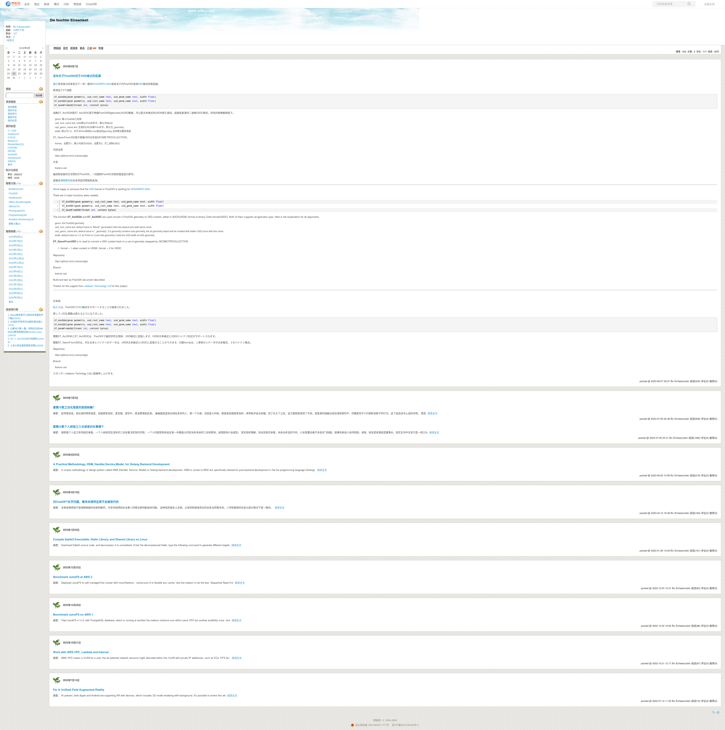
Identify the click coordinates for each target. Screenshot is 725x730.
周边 (36, 4)
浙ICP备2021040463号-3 (405, 725)
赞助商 (77, 4)
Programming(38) (18, 215)
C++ (12, 130)
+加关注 (10, 40)
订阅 (89, 48)
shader (13, 134)
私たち (56, 307)
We (55, 189)
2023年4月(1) (16, 250)
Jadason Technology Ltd (97, 286)
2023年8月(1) (16, 237)
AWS (12, 161)
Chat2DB (91, 4)
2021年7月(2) (16, 284)
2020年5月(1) (16, 297)
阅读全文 (432, 413)
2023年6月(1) (16, 245)
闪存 (66, 4)
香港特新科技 (65, 180)
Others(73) (14, 206)
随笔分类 (11, 183)
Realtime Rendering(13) (21, 219)
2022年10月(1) (16, 263)
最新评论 (12, 117)
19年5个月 (18, 30)
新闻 (46, 4)
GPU (11, 151)
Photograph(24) (17, 210)
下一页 (715, 712)
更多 (10, 164)
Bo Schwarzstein (21, 26)
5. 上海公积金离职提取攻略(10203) (25, 345)
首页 (65, 48)
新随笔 (74, 48)
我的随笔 (12, 107)
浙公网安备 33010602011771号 (372, 725)
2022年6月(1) (16, 271)
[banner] (11, 4)
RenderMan (16, 144)
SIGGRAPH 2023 (101, 84)
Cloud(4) (13, 193)
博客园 (57, 48)
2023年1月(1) (16, 254)
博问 (56, 4)
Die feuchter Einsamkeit (69, 20)
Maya (13, 141)
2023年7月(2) (16, 241)
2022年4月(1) (16, 276)
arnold (12, 154)
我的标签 (12, 120)
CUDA (12, 147)
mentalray (14, 158)
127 (15, 33)
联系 (82, 48)
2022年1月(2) (16, 280)
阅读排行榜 (12, 309)
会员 (27, 4)
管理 (100, 48)
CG (11, 137)
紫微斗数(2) (15, 223)
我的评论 (12, 110)
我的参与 (12, 114)
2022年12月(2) (16, 258)
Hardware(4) (15, 197)
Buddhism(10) (16, 189)
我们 (55, 84)
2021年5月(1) (16, 289)
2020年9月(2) (16, 293)
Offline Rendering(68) (20, 202)
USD (140, 84)
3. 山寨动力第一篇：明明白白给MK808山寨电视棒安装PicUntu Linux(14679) (25, 332)
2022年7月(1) (16, 267)
